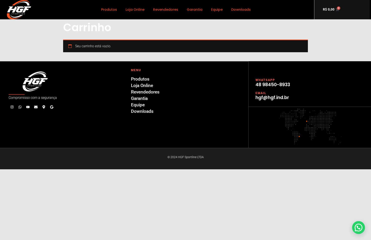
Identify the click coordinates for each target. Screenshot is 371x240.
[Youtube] (27, 107)
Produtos (109, 9)
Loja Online (135, 9)
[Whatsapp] (20, 107)
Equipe (217, 9)
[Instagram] (12, 107)
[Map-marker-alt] (43, 107)
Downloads (241, 9)
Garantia (194, 9)
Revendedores (165, 9)
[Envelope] (35, 107)
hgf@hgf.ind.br (272, 97)
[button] (358, 227)
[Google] (51, 107)
